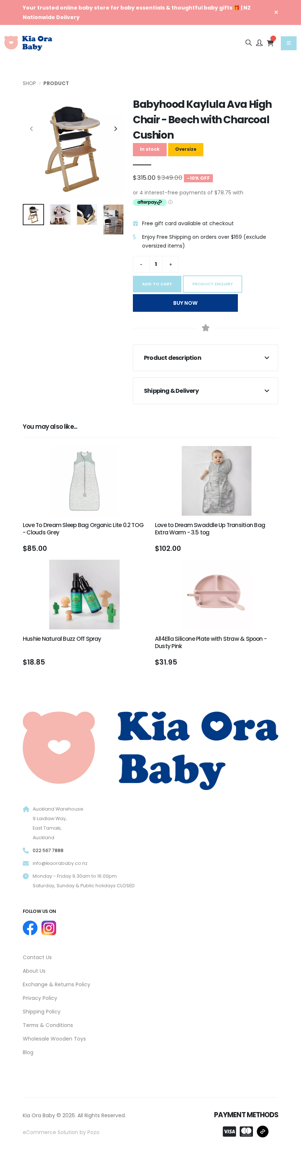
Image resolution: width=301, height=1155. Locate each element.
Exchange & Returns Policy (56, 984)
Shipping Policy (42, 1011)
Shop (29, 83)
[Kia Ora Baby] (150, 749)
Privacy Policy (40, 998)
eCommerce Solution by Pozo (61, 1132)
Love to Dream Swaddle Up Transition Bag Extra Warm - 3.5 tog (210, 528)
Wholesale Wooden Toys (54, 1038)
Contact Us (37, 957)
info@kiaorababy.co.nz (60, 863)
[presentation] (32, 129)
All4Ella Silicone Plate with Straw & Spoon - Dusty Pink (210, 642)
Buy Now (185, 303)
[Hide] (276, 12)
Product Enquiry (212, 284)
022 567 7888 (48, 850)
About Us (34, 971)
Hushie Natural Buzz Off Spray (62, 639)
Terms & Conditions (48, 1025)
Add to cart (157, 284)
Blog (28, 1052)
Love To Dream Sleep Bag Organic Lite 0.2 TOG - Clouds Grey (83, 528)
